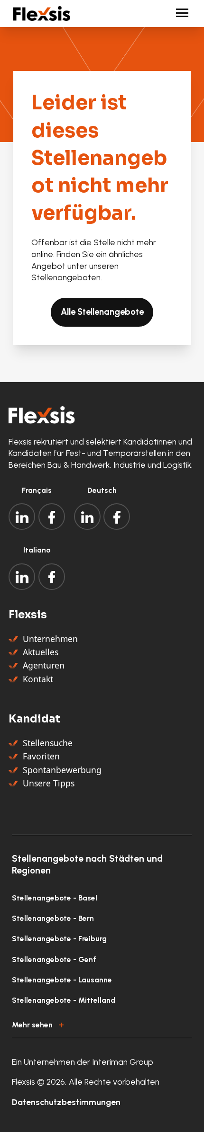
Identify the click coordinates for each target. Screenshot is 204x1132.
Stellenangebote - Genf (54, 959)
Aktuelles (40, 652)
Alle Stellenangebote (102, 312)
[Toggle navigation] (178, 13)
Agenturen (44, 665)
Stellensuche (48, 743)
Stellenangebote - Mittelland (63, 1000)
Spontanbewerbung (62, 769)
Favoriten (41, 756)
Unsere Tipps (48, 783)
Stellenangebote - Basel (54, 897)
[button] (102, 1023)
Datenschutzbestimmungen (66, 1102)
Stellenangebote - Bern (53, 918)
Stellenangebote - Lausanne (62, 979)
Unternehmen (50, 638)
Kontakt (38, 679)
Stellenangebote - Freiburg (59, 938)
